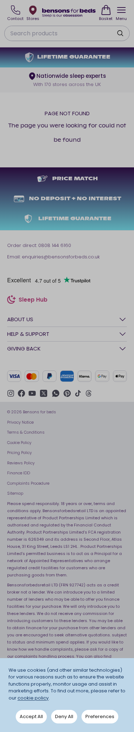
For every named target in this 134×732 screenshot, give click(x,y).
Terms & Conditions (26, 432)
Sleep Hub (33, 300)
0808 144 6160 (54, 245)
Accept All (31, 716)
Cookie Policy (19, 442)
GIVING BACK (24, 348)
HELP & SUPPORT (28, 334)
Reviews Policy (21, 463)
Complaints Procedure (28, 483)
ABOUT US (20, 319)
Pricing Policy (19, 452)
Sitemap (15, 493)
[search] (120, 33)
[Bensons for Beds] (69, 12)
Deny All (64, 716)
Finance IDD (18, 473)
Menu (121, 18)
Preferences (99, 716)
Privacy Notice (20, 422)
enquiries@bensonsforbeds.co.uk (61, 256)
